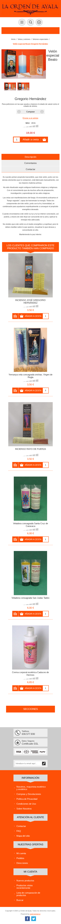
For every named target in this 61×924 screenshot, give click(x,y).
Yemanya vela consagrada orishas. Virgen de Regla (30, 375)
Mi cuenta (21, 853)
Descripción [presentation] (30, 157)
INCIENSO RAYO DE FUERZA (30, 449)
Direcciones (22, 863)
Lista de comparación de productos (28, 893)
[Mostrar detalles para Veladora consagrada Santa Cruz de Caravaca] (30, 499)
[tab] (30, 157)
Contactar (21, 826)
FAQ (18, 831)
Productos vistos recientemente (24, 886)
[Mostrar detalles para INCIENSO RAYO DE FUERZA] (30, 424)
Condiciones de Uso (26, 804)
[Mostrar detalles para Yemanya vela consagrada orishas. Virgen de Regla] (30, 350)
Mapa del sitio (23, 836)
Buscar (19, 900)
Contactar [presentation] (30, 169)
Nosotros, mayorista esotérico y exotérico (31, 787)
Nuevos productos (25, 880)
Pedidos (20, 858)
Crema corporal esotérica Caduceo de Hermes (30, 673)
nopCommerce (35, 914)
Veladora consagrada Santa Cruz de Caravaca (30, 524)
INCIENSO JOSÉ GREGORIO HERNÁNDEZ (30, 301)
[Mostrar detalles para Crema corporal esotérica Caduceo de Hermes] (30, 647)
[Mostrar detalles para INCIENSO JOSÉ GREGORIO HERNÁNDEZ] (30, 275)
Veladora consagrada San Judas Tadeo (30, 598)
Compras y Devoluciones (28, 794)
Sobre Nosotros (24, 808)
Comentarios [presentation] (30, 163)
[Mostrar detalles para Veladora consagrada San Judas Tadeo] (30, 573)
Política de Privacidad (26, 799)
